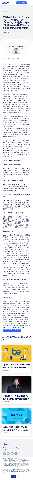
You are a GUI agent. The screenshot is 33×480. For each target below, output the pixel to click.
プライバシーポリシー (10, 467)
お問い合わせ (21, 3)
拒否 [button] (19, 476)
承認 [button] (14, 476)
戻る (6, 11)
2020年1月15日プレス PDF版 (12, 329)
